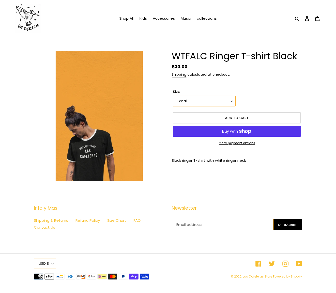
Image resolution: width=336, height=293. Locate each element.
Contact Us (44, 227)
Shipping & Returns (51, 220)
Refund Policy (88, 220)
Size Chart (116, 220)
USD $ (44, 263)
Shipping (179, 74)
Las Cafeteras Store (257, 276)
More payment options (237, 143)
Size (176, 91)
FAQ (137, 220)
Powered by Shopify (287, 276)
